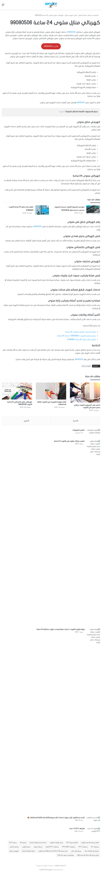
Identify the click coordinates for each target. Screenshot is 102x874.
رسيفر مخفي (14, 847)
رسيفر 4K (23, 842)
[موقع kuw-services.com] (51, 5)
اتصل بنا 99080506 (51, 46)
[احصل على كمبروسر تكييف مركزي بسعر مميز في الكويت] (85, 392)
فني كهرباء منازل (71, 15)
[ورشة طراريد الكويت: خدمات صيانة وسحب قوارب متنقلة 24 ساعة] (93, 721)
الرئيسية (96, 15)
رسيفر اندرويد (38, 847)
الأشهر (26, 421)
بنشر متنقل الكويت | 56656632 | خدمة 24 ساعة (76, 336)
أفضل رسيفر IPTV (72, 842)
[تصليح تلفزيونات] (93, 433)
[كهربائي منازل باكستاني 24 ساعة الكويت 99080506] (17, 391)
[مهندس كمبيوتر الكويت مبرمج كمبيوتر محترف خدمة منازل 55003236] (93, 209)
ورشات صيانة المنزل (85, 15)
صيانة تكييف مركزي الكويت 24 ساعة (80, 332)
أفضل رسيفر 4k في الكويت (90, 842)
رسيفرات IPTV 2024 (68, 847)
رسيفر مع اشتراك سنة (92, 851)
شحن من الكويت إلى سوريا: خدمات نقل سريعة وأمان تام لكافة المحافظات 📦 (56, 817)
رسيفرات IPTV (83, 847)
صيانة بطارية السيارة (28, 851)
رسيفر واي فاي (76, 851)
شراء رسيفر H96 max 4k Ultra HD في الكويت (53, 851)
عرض (61, 111)
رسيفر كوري (26, 847)
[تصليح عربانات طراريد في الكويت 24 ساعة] (93, 533)
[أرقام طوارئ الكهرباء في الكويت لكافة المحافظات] (51, 391)
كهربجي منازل (86, 366)
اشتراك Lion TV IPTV (77, 828)
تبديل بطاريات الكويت (56, 842)
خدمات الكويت (59, 865)
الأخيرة (75, 421)
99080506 (71, 32)
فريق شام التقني (46, 869)
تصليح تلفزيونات (78, 430)
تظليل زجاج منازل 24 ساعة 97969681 (81, 339)
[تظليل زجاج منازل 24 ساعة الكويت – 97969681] (42, 210)
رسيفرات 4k (95, 847)
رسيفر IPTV (13, 842)
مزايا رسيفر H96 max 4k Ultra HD (88, 855)
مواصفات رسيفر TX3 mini (65, 855)
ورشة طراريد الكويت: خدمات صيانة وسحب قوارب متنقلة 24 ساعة (61, 629)
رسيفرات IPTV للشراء (52, 847)
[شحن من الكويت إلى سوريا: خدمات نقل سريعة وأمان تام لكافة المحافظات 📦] (93, 821)
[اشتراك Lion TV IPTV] (93, 832)
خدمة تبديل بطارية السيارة (38, 842)
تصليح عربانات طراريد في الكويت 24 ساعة (69, 441)
